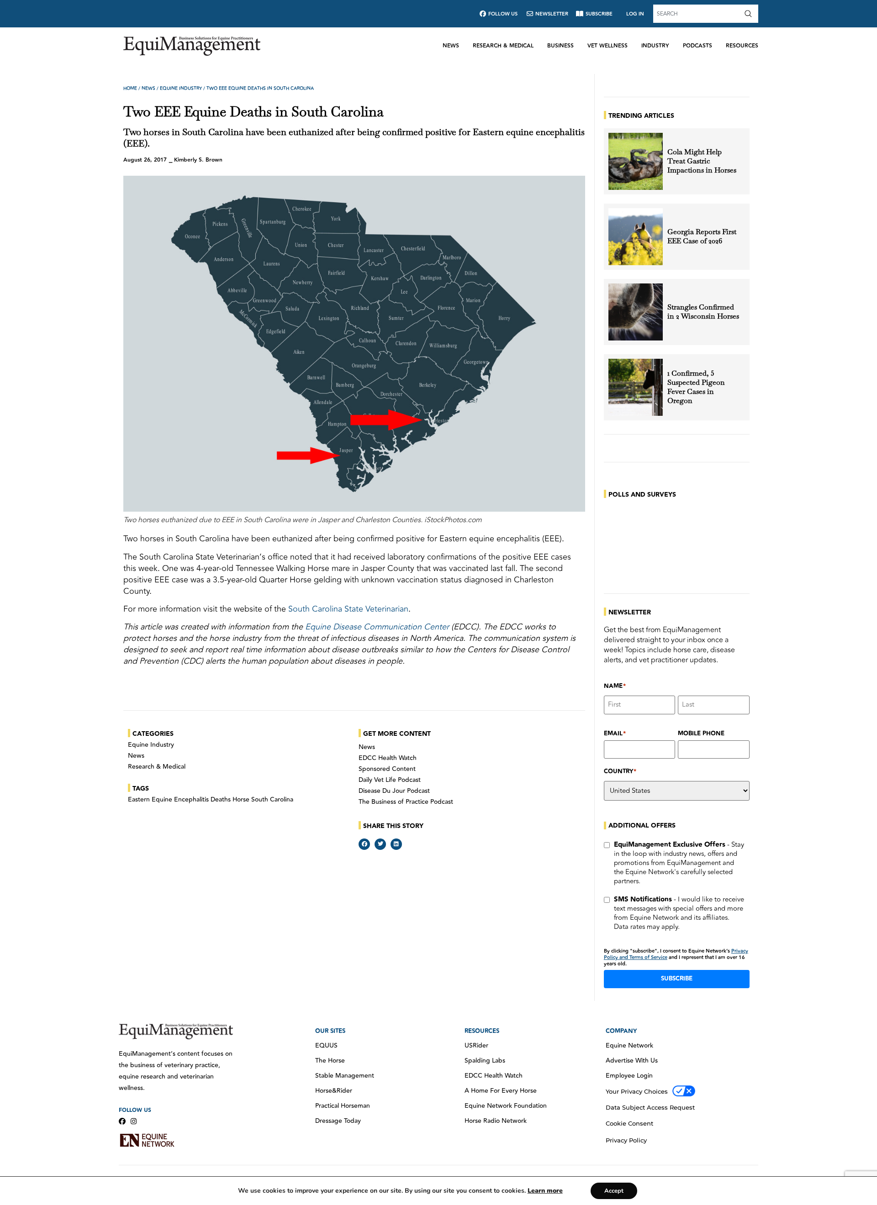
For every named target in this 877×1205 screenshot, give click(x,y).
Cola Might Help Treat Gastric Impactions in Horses (701, 161)
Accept (613, 1191)
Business (560, 46)
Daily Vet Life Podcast (390, 780)
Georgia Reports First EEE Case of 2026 (701, 236)
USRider (476, 1046)
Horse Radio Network (496, 1121)
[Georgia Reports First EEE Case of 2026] (635, 236)
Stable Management (344, 1076)
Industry (655, 46)
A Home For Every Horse (501, 1091)
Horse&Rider (333, 1091)
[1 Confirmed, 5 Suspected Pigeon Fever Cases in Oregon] (635, 387)
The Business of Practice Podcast (406, 802)
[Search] (750, 14)
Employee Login (629, 1076)
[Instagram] (133, 1121)
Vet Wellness (607, 46)
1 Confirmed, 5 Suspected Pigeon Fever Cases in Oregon (696, 387)
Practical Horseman (342, 1106)
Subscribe (676, 978)
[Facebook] (122, 1121)
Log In (635, 14)
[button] (364, 844)
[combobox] (697, 14)
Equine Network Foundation (506, 1106)
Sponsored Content (387, 769)
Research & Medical (503, 46)
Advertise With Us (632, 1061)
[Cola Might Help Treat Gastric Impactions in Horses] (635, 161)
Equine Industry (181, 88)
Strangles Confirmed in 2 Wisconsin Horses (703, 312)
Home (130, 88)
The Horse (330, 1061)
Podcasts (697, 46)
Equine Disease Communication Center (377, 626)
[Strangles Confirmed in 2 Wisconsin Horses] (635, 312)
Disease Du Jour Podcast (394, 791)
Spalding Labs (485, 1061)
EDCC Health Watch (388, 758)
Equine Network (629, 1046)
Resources (742, 46)
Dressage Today (338, 1121)
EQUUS (326, 1046)
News (451, 46)
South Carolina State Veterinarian (348, 608)
